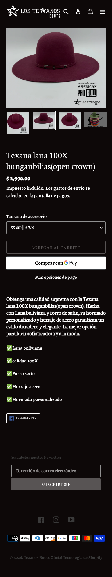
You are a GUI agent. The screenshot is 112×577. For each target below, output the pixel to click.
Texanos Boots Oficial (43, 557)
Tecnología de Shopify (82, 557)
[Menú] (102, 11)
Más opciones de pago (56, 277)
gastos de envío (69, 188)
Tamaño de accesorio (26, 216)
